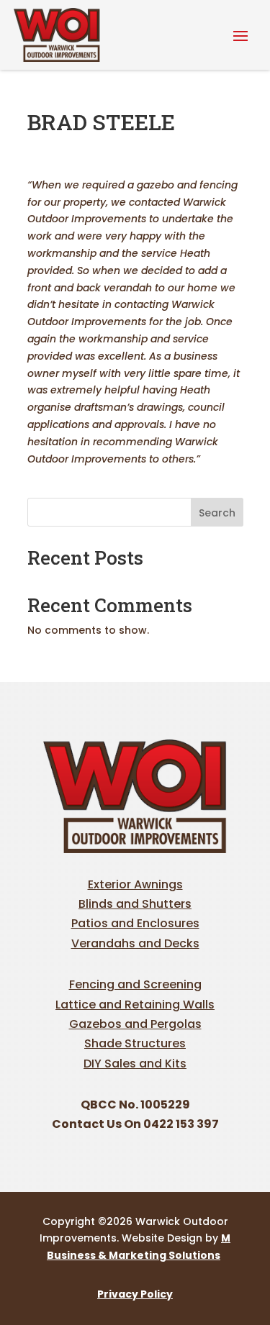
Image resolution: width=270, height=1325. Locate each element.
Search (217, 513)
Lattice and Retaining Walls (135, 1004)
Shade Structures (135, 1043)
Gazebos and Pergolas (135, 1024)
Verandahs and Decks (135, 943)
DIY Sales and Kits (135, 1063)
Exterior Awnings (135, 884)
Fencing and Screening (135, 984)
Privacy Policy (135, 1294)
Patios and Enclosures (135, 923)
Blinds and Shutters (135, 904)
